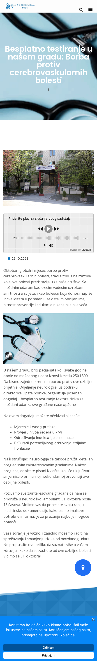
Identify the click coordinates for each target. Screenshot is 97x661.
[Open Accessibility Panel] (83, 567)
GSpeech (86, 250)
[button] (81, 9)
